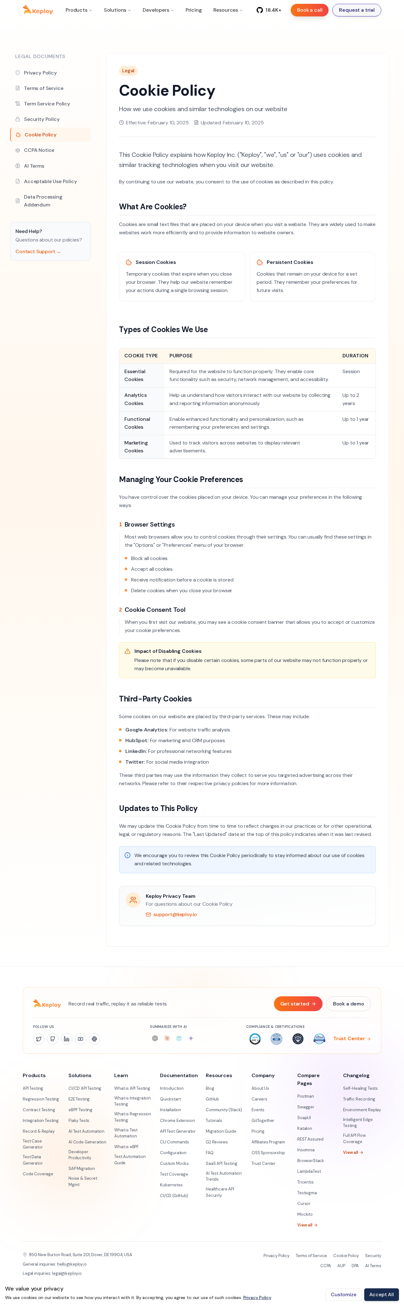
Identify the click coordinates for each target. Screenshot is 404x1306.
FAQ (210, 1152)
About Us (260, 1088)
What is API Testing (132, 1088)
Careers (259, 1099)
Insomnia (306, 1150)
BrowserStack (310, 1160)
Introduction (172, 1088)
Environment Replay (362, 1109)
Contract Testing (39, 1109)
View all (304, 1225)
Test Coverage (174, 1174)
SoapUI (304, 1117)
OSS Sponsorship (268, 1152)
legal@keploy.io (67, 1273)
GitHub (212, 1099)
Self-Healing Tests (360, 1088)
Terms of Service (311, 1255)
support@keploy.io (175, 914)
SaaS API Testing (221, 1163)
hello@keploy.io (72, 1264)
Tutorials (214, 1120)
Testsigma (307, 1193)
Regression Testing (41, 1099)
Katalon (304, 1128)
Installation (170, 1109)
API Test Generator (178, 1131)
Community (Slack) (224, 1109)
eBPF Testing (80, 1109)
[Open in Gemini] (191, 1038)
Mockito (305, 1214)
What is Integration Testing (132, 1101)
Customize (343, 1294)
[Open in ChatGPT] (155, 1038)
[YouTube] (80, 1039)
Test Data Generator (33, 1160)
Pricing (194, 10)
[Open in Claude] (167, 1038)
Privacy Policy (276, 1255)
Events (258, 1109)
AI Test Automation (86, 1131)
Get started (294, 1003)
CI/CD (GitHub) (174, 1195)
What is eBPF (126, 1146)
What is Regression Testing (132, 1117)
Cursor (304, 1203)
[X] (39, 1039)
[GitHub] (52, 1039)
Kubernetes (171, 1185)
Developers (156, 10)
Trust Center (349, 1038)
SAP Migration (81, 1168)
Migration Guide (221, 1131)
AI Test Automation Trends (224, 1176)
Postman (305, 1096)
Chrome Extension (177, 1120)
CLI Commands (174, 1142)
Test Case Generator (33, 1144)
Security (373, 1255)
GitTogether (263, 1120)
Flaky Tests (78, 1120)
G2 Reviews (217, 1142)
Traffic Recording (359, 1099)
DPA (355, 1265)
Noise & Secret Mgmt (82, 1181)
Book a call (309, 10)
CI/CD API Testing (84, 1088)
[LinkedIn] (66, 1039)
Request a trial (357, 10)
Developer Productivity (79, 1155)
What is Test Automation (126, 1133)
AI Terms (373, 1265)
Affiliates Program (268, 1142)
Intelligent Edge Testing (357, 1123)
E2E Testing (79, 1099)
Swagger (305, 1107)
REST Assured (310, 1139)
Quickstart (170, 1099)
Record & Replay (39, 1131)
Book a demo (348, 1003)
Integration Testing (41, 1120)
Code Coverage (38, 1174)
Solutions (115, 10)
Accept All (381, 1294)
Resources (225, 10)
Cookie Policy (346, 1255)
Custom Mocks (174, 1163)
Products (76, 10)
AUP (341, 1265)
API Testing (33, 1088)
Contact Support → (38, 251)
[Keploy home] (38, 10)
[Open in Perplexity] (179, 1038)
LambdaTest (309, 1171)
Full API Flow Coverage (354, 1138)
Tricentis (305, 1182)
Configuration (173, 1152)
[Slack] (94, 1039)
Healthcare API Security (220, 1192)
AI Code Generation (87, 1142)
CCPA (325, 1265)
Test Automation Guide (130, 1160)
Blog (210, 1088)
